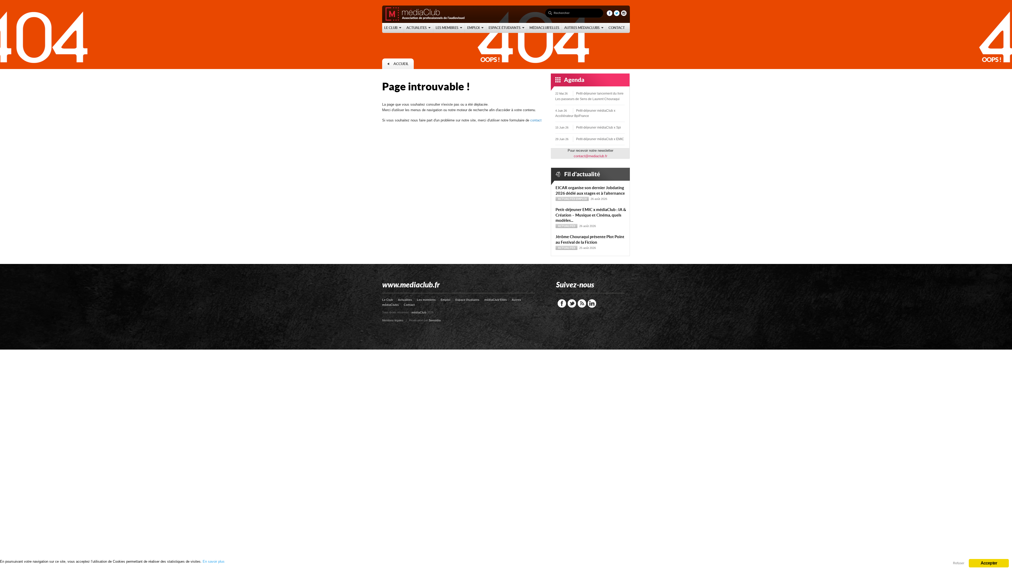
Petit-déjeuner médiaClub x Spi (598, 127)
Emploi (581, 198)
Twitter (572, 303)
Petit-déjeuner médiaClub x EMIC (600, 139)
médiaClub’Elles (495, 299)
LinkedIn (592, 303)
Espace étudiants (467, 299)
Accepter (989, 563)
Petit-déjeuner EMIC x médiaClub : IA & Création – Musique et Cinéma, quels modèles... (591, 215)
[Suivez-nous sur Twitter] (617, 15)
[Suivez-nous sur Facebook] (609, 15)
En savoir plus (214, 561)
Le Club (387, 299)
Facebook (562, 303)
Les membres (426, 299)
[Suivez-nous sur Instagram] (624, 15)
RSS (582, 303)
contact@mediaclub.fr (590, 156)
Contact (409, 304)
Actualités (566, 198)
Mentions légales (392, 320)
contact (536, 120)
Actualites (405, 299)
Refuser (958, 563)
